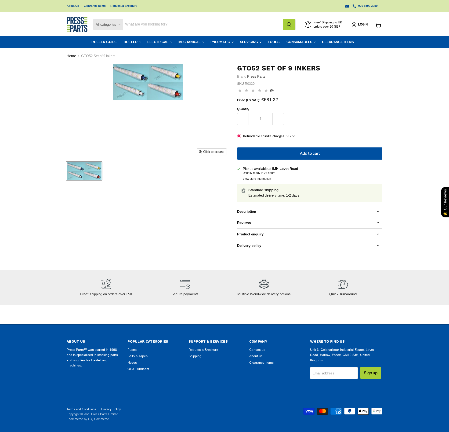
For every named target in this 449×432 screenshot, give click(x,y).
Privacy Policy (111, 409)
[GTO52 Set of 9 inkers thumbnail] (84, 171)
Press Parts (256, 76)
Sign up (370, 372)
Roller (131, 42)
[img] (253, 91)
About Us (73, 5)
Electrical (158, 42)
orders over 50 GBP (327, 26)
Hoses (132, 362)
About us (255, 356)
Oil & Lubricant (138, 369)
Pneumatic (220, 42)
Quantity (243, 109)
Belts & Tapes (137, 356)
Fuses (132, 349)
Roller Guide (104, 42)
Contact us (257, 349)
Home (71, 56)
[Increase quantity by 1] (278, 119)
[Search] (289, 24)
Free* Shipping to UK (328, 22)
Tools (273, 42)
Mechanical (190, 42)
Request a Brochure (123, 5)
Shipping (194, 356)
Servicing (249, 42)
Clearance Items (95, 5)
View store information (257, 178)
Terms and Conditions (81, 409)
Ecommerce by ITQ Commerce (88, 419)
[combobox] (203, 24)
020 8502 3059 (368, 5)
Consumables (299, 42)
